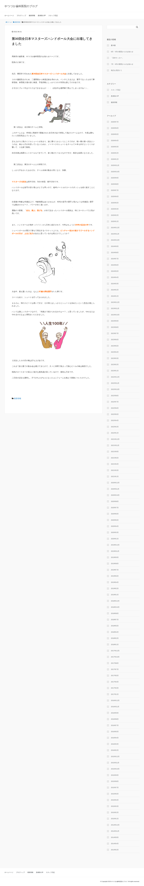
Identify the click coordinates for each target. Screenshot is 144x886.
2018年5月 (115, 626)
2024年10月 (115, 240)
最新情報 (32, 15)
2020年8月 (115, 501)
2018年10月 (115, 607)
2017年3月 (115, 688)
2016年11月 (115, 707)
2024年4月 (115, 277)
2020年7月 (115, 507)
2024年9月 (115, 246)
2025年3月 (115, 209)
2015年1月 (115, 819)
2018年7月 (115, 619)
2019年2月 (115, 588)
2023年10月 (115, 315)
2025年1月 (115, 221)
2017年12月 (115, 651)
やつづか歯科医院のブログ (21, 6)
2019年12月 (115, 545)
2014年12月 (115, 825)
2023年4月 (115, 352)
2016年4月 (115, 738)
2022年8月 (115, 395)
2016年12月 (115, 700)
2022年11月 (115, 383)
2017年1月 (115, 694)
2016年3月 (115, 744)
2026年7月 (115, 122)
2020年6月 (115, 514)
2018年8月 (115, 613)
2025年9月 (115, 178)
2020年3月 (115, 532)
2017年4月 (115, 682)
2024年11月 (115, 234)
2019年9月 (115, 557)
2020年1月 (115, 539)
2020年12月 (115, 483)
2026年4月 (115, 140)
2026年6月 (115, 128)
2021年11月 (115, 445)
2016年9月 (115, 713)
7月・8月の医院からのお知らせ (122, 64)
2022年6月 (115, 408)
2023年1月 (115, 371)
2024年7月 (115, 259)
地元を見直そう (116, 70)
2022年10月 (115, 389)
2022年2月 (115, 427)
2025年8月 (115, 184)
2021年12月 (115, 439)
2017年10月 (115, 657)
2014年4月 (115, 843)
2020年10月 (115, 495)
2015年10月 (115, 769)
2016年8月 (115, 719)
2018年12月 (115, 601)
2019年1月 (115, 595)
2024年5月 (115, 271)
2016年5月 (115, 731)
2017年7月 (115, 669)
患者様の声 (42, 15)
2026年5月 (115, 134)
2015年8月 (115, 781)
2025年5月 (115, 203)
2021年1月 (115, 476)
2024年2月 (115, 290)
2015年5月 (115, 794)
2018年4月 (115, 632)
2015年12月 (115, 756)
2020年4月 (115, 526)
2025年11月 (115, 165)
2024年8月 (115, 252)
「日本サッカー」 (117, 58)
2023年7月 (115, 333)
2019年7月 (115, 570)
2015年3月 (115, 806)
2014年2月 (115, 850)
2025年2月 (115, 215)
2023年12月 (115, 302)
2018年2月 (115, 638)
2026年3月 (115, 147)
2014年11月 (115, 831)
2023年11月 (115, 308)
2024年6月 (115, 265)
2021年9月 (115, 451)
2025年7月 (115, 190)
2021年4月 (115, 464)
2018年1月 (115, 644)
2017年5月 (115, 675)
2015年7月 (115, 787)
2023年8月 (115, 327)
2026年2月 (115, 153)
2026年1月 (115, 159)
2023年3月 (115, 358)
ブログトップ (21, 15)
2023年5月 (115, 346)
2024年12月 (115, 227)
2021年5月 (115, 458)
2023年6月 (115, 339)
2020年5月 (115, 520)
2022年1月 (115, 433)
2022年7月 (115, 402)
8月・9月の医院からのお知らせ (122, 52)
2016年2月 (115, 750)
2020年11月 (115, 489)
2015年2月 (115, 812)
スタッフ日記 (53, 15)
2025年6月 (115, 196)
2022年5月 (115, 414)
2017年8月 (115, 663)
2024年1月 (115, 296)
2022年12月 (115, 377)
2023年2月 (115, 364)
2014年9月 (115, 837)
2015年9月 (115, 775)
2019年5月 (115, 576)
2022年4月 (115, 420)
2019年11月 (115, 551)
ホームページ (9, 15)
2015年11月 (115, 763)
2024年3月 (115, 284)
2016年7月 (115, 725)
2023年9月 (115, 321)
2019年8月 (115, 563)
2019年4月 (115, 582)
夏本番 (113, 45)
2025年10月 (115, 172)
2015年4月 (115, 800)
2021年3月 (115, 470)
